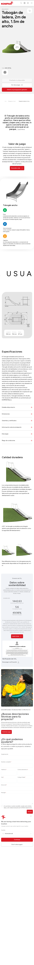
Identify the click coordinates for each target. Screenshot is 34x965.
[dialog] (17, 482)
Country (3, 830)
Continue (17, 839)
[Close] (31, 816)
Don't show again (17, 844)
